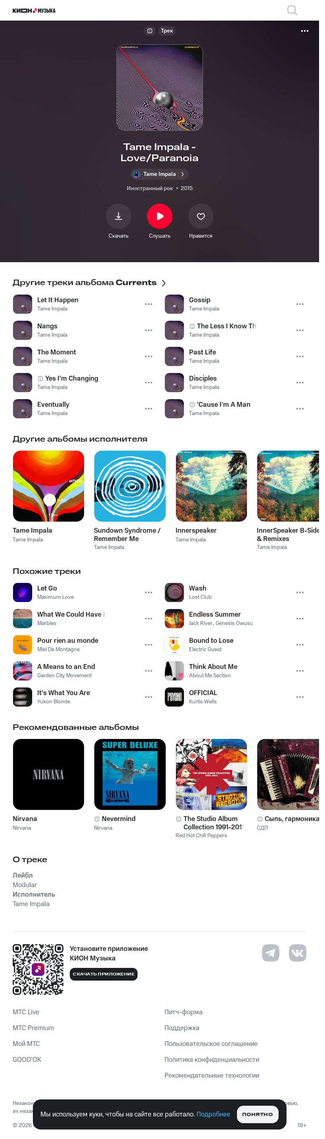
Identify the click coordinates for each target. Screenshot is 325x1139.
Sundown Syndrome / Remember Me (127, 535)
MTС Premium (33, 1028)
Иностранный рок (150, 188)
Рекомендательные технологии (211, 1075)
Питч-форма (183, 1012)
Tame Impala (32, 531)
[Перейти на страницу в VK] (297, 953)
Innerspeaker (196, 531)
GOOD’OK (27, 1060)
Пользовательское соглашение (211, 1044)
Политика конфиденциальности (211, 1060)
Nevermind (119, 819)
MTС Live (26, 1012)
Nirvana (25, 819)
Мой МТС (26, 1044)
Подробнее (213, 1114)
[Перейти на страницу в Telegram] (270, 953)
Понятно (257, 1114)
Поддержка (181, 1028)
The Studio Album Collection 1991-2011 (214, 823)
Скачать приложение (103, 974)
